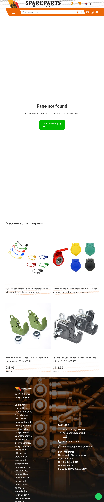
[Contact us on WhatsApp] (98, 496)
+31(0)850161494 (71, 441)
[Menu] (14, 12)
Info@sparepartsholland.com (77, 446)
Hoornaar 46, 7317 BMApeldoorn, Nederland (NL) (74, 433)
